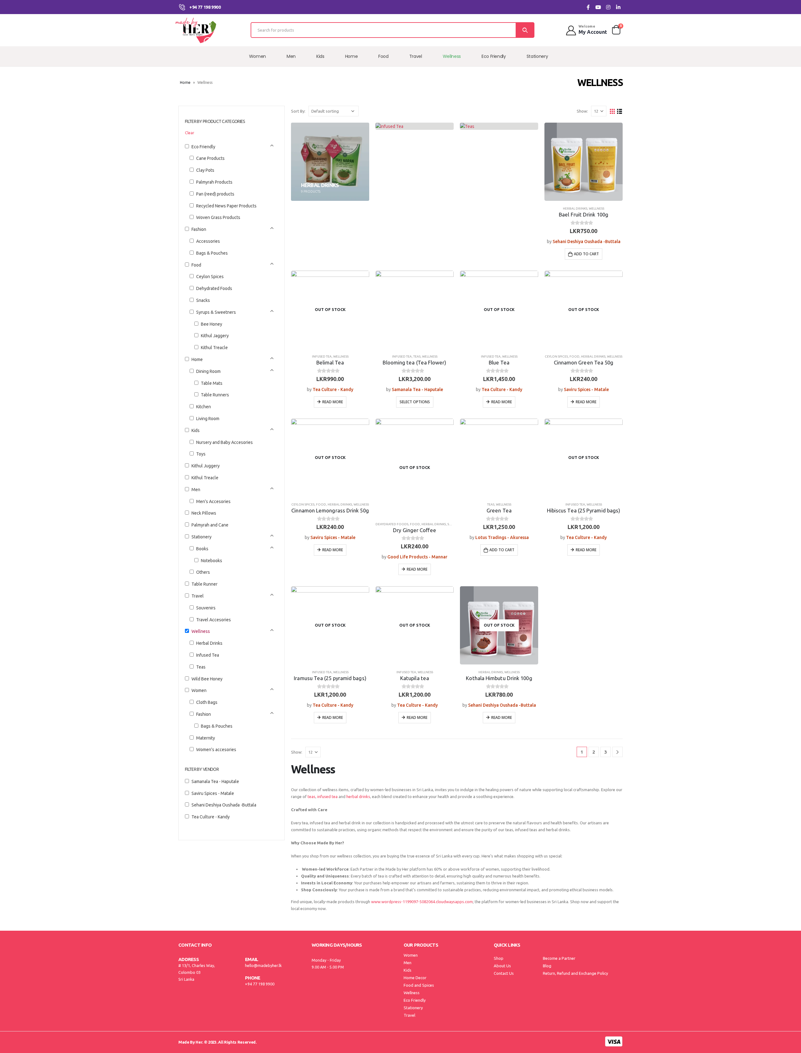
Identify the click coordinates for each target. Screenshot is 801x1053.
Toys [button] (201, 453)
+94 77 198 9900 (259, 984)
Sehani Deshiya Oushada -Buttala (586, 241)
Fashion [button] (198, 229)
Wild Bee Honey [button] (206, 678)
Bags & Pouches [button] (212, 253)
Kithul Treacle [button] (214, 347)
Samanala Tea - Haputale (417, 389)
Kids (320, 56)
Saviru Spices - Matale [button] (212, 793)
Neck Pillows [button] (203, 513)
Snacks (453, 524)
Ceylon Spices (556, 356)
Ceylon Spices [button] (210, 276)
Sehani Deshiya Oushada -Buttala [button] (223, 804)
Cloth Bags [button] (206, 702)
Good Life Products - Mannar (417, 556)
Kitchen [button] (203, 406)
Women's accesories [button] (216, 749)
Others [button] (203, 572)
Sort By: (298, 111)
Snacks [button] (203, 300)
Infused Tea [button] (207, 655)
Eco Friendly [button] (203, 146)
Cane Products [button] (210, 158)
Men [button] (195, 489)
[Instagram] (608, 7)
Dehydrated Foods (391, 524)
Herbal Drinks (575, 208)
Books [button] (202, 548)
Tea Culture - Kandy (333, 389)
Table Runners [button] (215, 394)
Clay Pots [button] (205, 170)
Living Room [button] (207, 418)
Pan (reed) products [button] (215, 193)
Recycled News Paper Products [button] (226, 205)
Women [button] (199, 690)
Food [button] (196, 264)
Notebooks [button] (211, 560)
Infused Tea (322, 356)
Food (383, 56)
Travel (415, 56)
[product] (583, 162)
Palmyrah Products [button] (214, 182)
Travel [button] (197, 595)
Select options (415, 401)
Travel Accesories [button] (213, 619)
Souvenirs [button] (206, 607)
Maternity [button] (205, 737)
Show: (582, 111)
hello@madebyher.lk (263, 965)
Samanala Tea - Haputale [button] (215, 781)
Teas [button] (201, 666)
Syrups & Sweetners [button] (216, 312)
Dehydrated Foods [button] (214, 288)
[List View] (620, 111)
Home (351, 56)
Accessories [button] (208, 241)
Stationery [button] (201, 536)
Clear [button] (189, 132)
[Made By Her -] (195, 30)
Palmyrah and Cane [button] (209, 524)
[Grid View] (612, 111)
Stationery (537, 56)
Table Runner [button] (204, 584)
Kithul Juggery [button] (205, 465)
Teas (417, 356)
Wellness (452, 56)
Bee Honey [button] (211, 324)
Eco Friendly (494, 56)
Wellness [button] (200, 631)
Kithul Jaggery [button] (215, 335)
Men (291, 56)
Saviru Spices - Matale (586, 389)
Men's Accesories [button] (213, 501)
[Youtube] (598, 7)
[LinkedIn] (618, 7)
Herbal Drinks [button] (209, 643)
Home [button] (197, 359)
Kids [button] (195, 430)
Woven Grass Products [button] (218, 217)
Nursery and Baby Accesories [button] (224, 442)
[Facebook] (588, 7)
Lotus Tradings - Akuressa (502, 537)
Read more (332, 401)
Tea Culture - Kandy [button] (210, 816)
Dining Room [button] (208, 371)
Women (257, 56)
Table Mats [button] (211, 383)
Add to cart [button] (586, 254)
